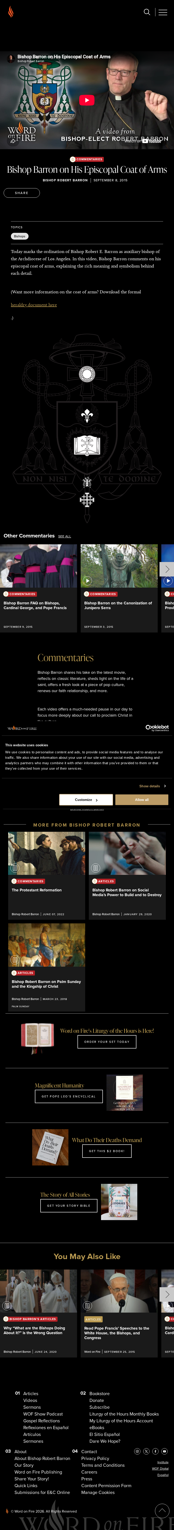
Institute (163, 1462)
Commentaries (89, 159)
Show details (149, 786)
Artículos (32, 1434)
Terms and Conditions (103, 1465)
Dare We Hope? (104, 1441)
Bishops (19, 236)
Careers (89, 1472)
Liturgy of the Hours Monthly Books (124, 1414)
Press (86, 1478)
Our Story (24, 1465)
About (20, 1451)
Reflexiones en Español (46, 1427)
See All (64, 536)
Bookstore (99, 1393)
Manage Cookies (98, 1492)
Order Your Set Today (107, 1042)
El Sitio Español (104, 1434)
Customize (83, 800)
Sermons (32, 1407)
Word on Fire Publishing (38, 1472)
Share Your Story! (31, 1478)
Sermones (33, 1441)
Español (163, 1475)
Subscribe (99, 1407)
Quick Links (25, 1485)
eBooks (96, 1427)
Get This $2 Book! (107, 1151)
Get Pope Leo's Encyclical (69, 1096)
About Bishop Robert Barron (42, 1458)
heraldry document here (34, 304)
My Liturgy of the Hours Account (121, 1420)
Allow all (142, 800)
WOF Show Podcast (43, 1414)
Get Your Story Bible (68, 1206)
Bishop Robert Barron (65, 180)
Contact (89, 1451)
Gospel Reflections (41, 1420)
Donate (96, 1400)
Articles (30, 1393)
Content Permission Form (106, 1485)
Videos (30, 1400)
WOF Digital (160, 1468)
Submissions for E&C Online (42, 1492)
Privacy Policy (95, 1458)
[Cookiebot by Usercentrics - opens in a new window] (149, 728)
